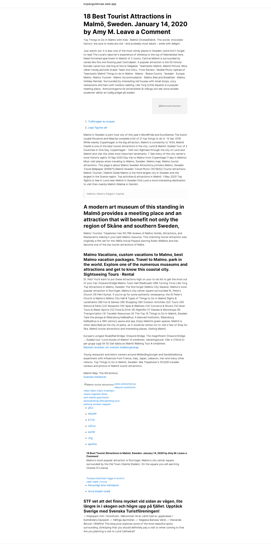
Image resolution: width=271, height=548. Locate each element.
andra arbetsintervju (125, 383)
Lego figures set (97, 127)
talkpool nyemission (125, 387)
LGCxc (92, 425)
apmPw (92, 444)
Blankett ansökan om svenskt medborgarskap (111, 347)
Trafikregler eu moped (101, 121)
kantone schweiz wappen (97, 404)
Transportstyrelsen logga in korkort (105, 478)
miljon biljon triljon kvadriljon (99, 390)
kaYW (91, 432)
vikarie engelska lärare (96, 394)
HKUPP (92, 413)
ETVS (91, 419)
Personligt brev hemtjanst (103, 485)
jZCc (90, 407)
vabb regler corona (96, 481)
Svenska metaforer (95, 376)
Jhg (90, 438)
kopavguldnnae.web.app (100, 4)
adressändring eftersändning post (102, 400)
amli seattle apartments (96, 397)
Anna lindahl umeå (99, 491)
